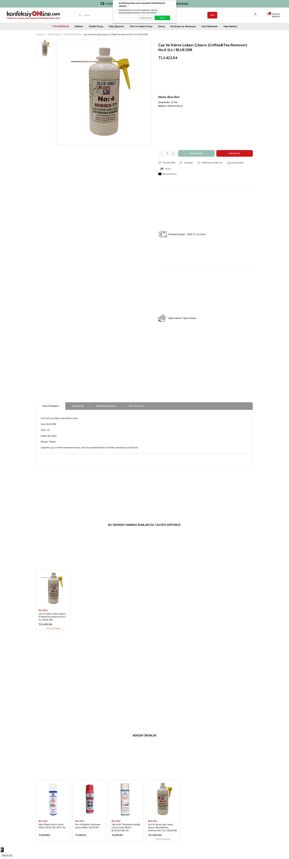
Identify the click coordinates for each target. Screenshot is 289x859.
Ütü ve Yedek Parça (141, 26)
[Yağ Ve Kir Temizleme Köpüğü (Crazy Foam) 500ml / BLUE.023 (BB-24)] (126, 799)
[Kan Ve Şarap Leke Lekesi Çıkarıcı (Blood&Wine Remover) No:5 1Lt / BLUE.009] (163, 799)
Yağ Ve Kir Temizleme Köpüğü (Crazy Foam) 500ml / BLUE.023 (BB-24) (126, 827)
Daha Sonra (146, 18)
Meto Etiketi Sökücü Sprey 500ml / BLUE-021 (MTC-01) (52, 826)
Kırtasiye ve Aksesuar (183, 26)
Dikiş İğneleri (116, 26)
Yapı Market (230, 26)
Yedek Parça (96, 26)
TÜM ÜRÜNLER (60, 26)
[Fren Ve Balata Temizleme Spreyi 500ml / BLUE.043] (90, 799)
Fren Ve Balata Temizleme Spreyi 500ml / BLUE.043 (87, 826)
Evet (162, 18)
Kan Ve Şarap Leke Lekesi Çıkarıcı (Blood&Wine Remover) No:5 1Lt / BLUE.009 (162, 827)
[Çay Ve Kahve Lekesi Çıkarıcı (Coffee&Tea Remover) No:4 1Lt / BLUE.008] (53, 588)
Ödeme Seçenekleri (106, 406)
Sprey (161, 26)
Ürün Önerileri (136, 406)
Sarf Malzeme (210, 26)
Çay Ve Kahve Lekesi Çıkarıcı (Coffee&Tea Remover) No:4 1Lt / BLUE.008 (52, 616)
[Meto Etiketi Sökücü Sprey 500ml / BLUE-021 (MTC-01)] (53, 799)
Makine (79, 26)
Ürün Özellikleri (51, 406)
